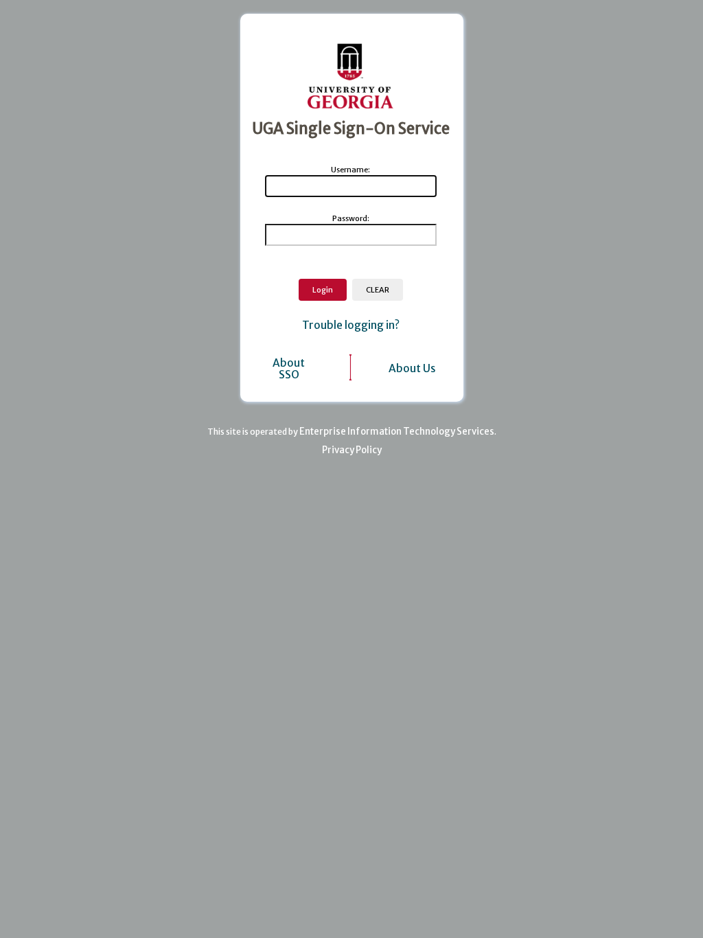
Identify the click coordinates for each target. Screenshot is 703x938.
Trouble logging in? (351, 325)
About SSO (289, 368)
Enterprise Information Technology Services (396, 431)
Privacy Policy (352, 450)
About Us (412, 368)
